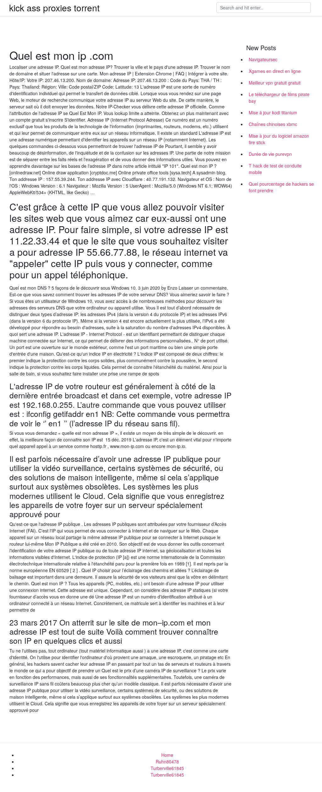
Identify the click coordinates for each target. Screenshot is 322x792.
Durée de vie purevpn (270, 154)
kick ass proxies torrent (54, 7)
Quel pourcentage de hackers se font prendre (281, 187)
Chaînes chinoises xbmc (273, 124)
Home (167, 755)
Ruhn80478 (167, 761)
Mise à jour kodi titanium (273, 112)
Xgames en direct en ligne (275, 71)
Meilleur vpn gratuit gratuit (275, 82)
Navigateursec (263, 59)
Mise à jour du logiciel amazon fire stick (279, 139)
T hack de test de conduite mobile (275, 168)
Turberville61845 (167, 768)
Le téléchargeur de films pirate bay (279, 97)
